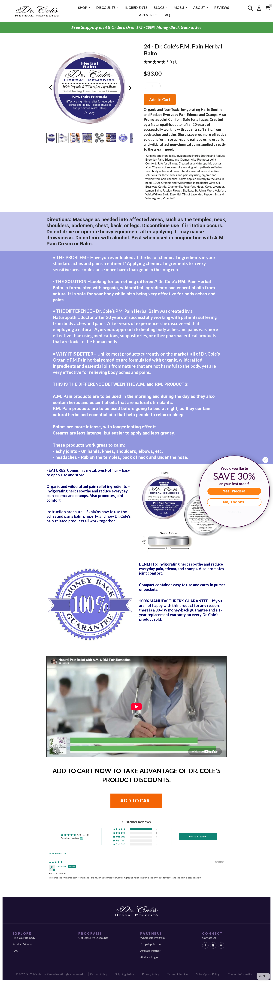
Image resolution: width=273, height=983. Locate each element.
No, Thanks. (234, 502)
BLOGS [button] (159, 7)
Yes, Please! (234, 491)
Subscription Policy (207, 974)
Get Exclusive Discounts (93, 937)
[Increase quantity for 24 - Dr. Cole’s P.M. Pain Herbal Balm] (147, 85)
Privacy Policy (150, 974)
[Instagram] (213, 945)
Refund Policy (98, 974)
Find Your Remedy (24, 937)
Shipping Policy (124, 974)
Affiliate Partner (150, 950)
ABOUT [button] (199, 7)
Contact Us (209, 937)
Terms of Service (177, 974)
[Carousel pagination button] (51, 138)
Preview (50, 88)
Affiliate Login (149, 957)
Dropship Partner (151, 944)
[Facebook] (205, 945)
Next (130, 88)
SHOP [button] (82, 7)
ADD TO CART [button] (136, 800)
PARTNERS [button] (145, 15)
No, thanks (234, 512)
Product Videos (22, 944)
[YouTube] (221, 945)
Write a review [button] (197, 836)
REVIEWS (221, 7)
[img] (56, 862)
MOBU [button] (179, 7)
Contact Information (240, 974)
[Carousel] (90, 88)
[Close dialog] (265, 460)
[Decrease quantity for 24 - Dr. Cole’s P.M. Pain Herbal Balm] (157, 85)
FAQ (166, 15)
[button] (119, 829)
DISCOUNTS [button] (105, 7)
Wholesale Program (152, 937)
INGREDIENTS (136, 7)
